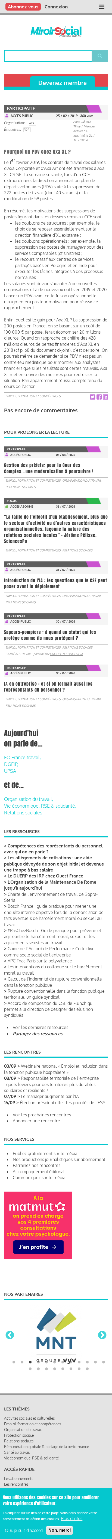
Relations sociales (20, 487)
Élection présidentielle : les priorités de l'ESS (62, 1102)
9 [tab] (79, 1362)
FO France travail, (22, 757)
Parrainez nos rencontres (36, 1165)
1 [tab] (14, 1362)
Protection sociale (19, 1435)
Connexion (56, 6)
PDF (26, 129)
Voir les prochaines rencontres (42, 1114)
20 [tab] (87, 1369)
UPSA (10, 771)
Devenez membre (62, 82)
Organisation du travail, (28, 799)
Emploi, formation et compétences (33, 396)
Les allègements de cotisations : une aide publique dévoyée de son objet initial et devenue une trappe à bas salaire (54, 864)
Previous (9, 1335)
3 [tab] (30, 1362)
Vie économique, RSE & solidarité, (40, 806)
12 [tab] (103, 1362)
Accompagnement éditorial (39, 1171)
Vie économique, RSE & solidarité (31, 1458)
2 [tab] (22, 1362)
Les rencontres (16, 1484)
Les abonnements (18, 1478)
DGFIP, (11, 764)
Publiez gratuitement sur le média (45, 1153)
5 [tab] (46, 1362)
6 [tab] (54, 1362)
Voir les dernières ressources (40, 1027)
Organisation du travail (81, 480)
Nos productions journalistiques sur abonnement (59, 1159)
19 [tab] (79, 1369)
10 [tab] (87, 1362)
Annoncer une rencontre (36, 1120)
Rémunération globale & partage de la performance (46, 1446)
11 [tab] (95, 1362)
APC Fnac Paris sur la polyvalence (40, 960)
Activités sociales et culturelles (29, 1418)
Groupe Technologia (66, 654)
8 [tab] (71, 1362)
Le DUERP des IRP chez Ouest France (45, 876)
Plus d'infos (71, 1518)
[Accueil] (56, 31)
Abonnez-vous (23, 6)
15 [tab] (46, 1369)
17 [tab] (63, 1369)
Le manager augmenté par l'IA (50, 1096)
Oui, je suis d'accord (24, 1530)
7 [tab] (63, 1362)
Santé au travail (18, 654)
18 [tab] (71, 1369)
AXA (32, 123)
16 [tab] (54, 1369)
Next (102, 1335)
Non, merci (59, 1530)
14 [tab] (38, 1369)
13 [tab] (30, 1369)
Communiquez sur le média (39, 1177)
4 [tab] (38, 1362)
